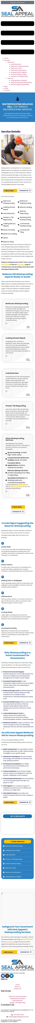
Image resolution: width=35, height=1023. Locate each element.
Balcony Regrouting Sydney (20, 84)
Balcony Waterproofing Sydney (21, 82)
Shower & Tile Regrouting (19, 76)
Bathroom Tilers (16, 68)
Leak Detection (16, 64)
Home (6, 58)
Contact (7, 91)
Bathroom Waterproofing (19, 66)
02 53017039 (5, 264)
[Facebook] (3, 976)
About (6, 89)
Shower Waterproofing (18, 74)
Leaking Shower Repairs (19, 72)
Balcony (10, 78)
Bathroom (11, 62)
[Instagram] (7, 976)
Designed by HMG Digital (9, 1021)
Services (7, 60)
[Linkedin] (11, 976)
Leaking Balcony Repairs (19, 80)
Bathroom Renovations (18, 70)
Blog (5, 86)
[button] (17, 38)
